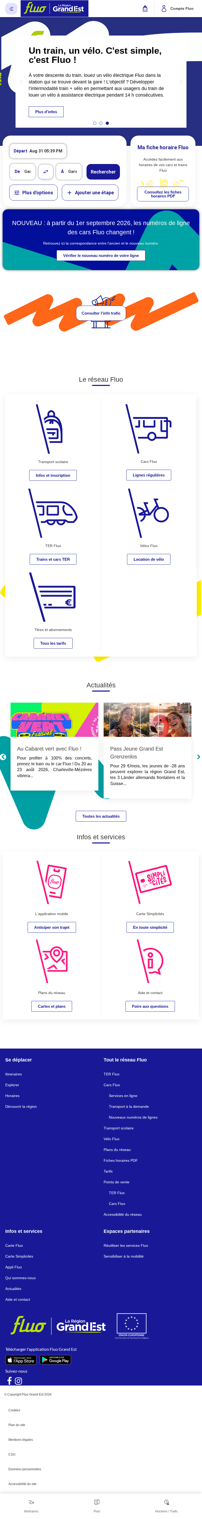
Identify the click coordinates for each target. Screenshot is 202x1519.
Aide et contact (17, 1299)
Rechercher (103, 172)
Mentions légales (20, 1440)
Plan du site (16, 1425)
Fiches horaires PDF (121, 1160)
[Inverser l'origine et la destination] (45, 171)
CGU (12, 1454)
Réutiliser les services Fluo (126, 1245)
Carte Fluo (14, 1245)
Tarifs (108, 1171)
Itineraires (13, 1074)
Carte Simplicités (19, 1256)
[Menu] (11, 8)
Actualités (13, 1289)
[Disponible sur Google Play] (55, 1359)
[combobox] (22, 171)
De (17, 171)
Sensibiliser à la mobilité (124, 1256)
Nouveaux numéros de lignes (133, 1117)
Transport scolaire (119, 1128)
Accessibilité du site (22, 1484)
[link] (163, 194)
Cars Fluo (112, 1085)
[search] (30, 171)
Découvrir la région (21, 1106)
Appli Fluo (13, 1267)
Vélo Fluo (111, 1139)
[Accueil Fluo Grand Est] (55, 8)
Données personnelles (24, 1469)
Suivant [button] (198, 757)
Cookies (14, 1410)
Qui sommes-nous (20, 1278)
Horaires (12, 1096)
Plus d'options (37, 192)
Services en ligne (123, 1096)
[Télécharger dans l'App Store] (21, 1360)
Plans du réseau (117, 1150)
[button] (21, 81)
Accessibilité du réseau (123, 1214)
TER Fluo (111, 1074)
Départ (20, 150)
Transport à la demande (129, 1106)
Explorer (12, 1085)
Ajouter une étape (94, 192)
